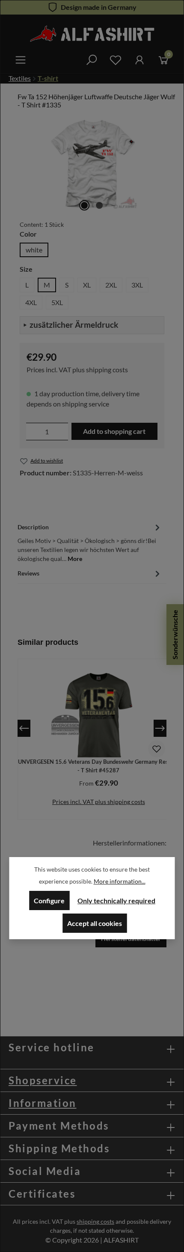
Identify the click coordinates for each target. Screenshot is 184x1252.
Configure (49, 900)
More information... (119, 881)
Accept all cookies (94, 923)
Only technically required (116, 900)
